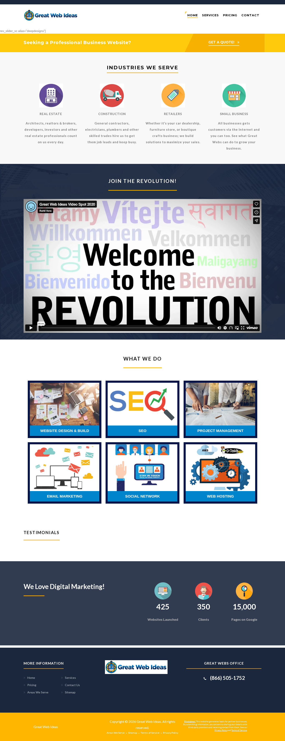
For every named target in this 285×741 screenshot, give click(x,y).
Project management (220, 431)
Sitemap (70, 692)
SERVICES (210, 15)
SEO (142, 431)
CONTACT (250, 15)
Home (31, 677)
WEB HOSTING (220, 496)
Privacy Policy (170, 732)
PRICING (230, 15)
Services (70, 677)
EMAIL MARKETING (64, 496)
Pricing (31, 685)
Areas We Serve (37, 692)
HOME (192, 15)
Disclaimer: (190, 721)
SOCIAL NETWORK (142, 496)
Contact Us (72, 685)
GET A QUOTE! (221, 42)
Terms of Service (150, 732)
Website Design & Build (64, 431)
